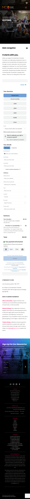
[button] (26, 7)
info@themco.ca (13, 357)
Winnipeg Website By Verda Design (9, 496)
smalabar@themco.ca (12, 328)
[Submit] (25, 366)
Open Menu (27, 48)
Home (3, 31)
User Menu (27, 3)
